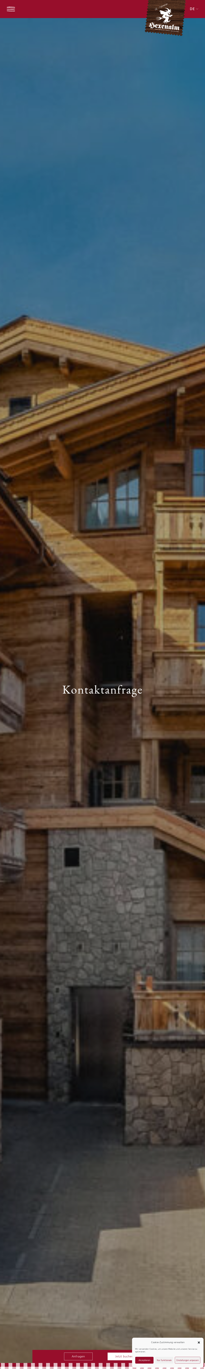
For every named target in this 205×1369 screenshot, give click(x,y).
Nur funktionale (164, 1360)
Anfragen (78, 1356)
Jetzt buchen (124, 1356)
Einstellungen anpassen (187, 1360)
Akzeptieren (144, 1360)
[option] (102, 690)
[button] (198, 1342)
